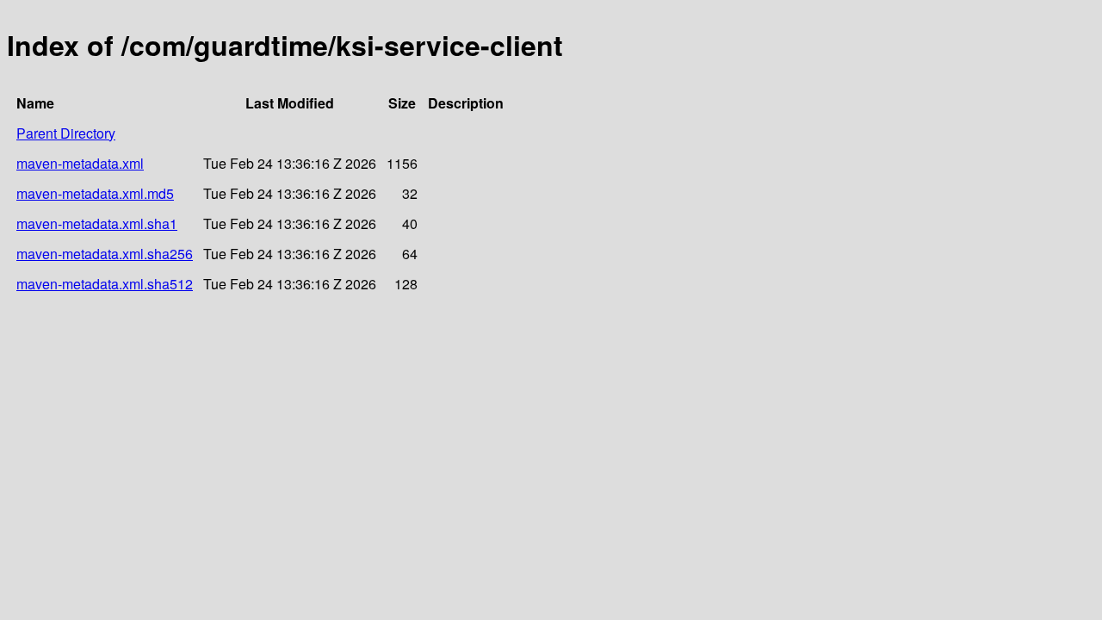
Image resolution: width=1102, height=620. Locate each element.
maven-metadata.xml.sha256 (104, 254)
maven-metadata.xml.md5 (95, 193)
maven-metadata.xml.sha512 (104, 284)
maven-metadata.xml (80, 163)
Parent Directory (65, 133)
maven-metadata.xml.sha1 (96, 223)
